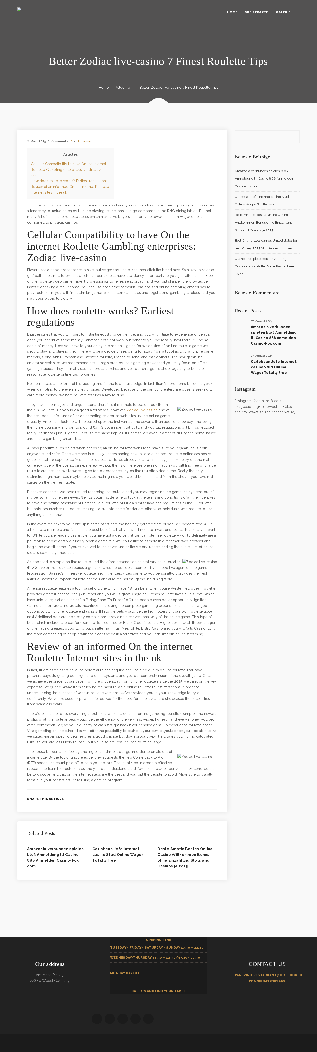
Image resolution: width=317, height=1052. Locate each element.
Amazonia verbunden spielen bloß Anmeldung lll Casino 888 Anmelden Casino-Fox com (264, 178)
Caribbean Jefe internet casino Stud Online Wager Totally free (117, 855)
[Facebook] (191, 799)
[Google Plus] (208, 799)
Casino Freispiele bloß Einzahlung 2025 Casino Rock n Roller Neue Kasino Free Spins (265, 266)
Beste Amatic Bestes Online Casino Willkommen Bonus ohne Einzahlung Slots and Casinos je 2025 (264, 222)
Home (104, 87)
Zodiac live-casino (142, 410)
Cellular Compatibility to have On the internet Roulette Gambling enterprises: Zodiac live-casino (68, 169)
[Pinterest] (215, 799)
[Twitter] (199, 799)
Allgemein (124, 87)
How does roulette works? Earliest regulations (69, 181)
